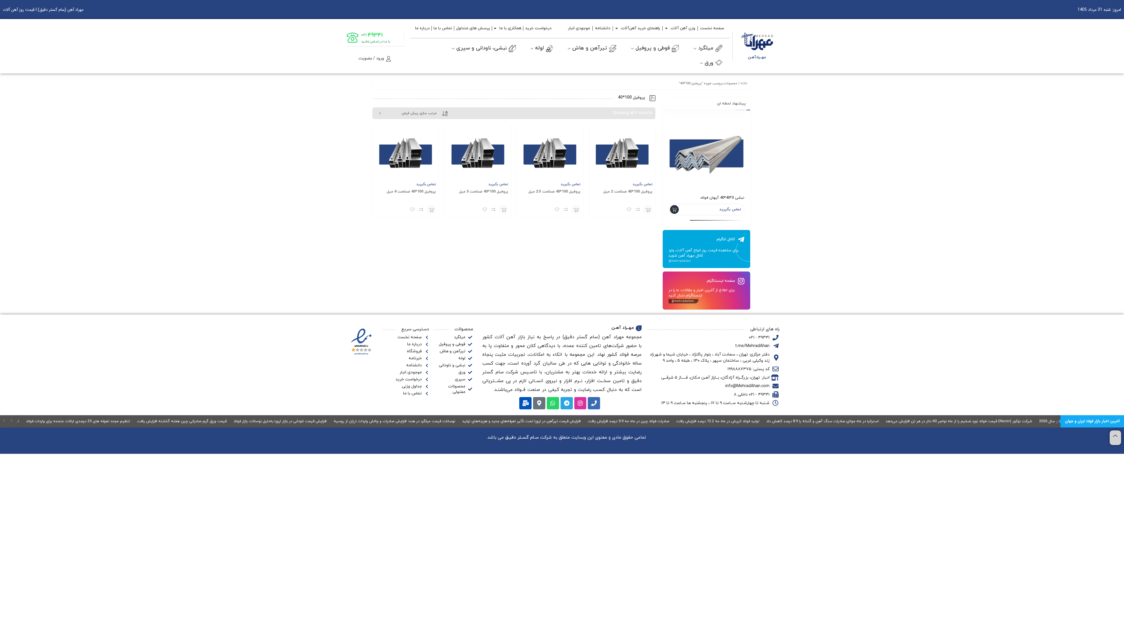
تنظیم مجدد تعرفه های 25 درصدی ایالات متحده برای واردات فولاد (88, 421)
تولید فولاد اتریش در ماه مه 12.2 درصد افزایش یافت (727, 421)
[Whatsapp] (553, 403)
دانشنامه (602, 28)
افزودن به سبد (648, 209)
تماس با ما (443, 28)
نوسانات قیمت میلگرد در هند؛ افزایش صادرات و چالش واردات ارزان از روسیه (404, 421)
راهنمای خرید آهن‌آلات (640, 28)
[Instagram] (580, 403)
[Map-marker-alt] (539, 403)
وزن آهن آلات (683, 28)
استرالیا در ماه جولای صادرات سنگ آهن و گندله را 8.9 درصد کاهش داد (832, 421)
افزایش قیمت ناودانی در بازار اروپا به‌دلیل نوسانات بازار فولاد (290, 421)
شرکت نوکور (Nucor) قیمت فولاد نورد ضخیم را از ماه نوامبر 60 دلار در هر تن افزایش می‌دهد (969, 421)
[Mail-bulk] (525, 403)
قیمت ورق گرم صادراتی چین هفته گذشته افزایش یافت (192, 421)
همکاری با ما (510, 28)
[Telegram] (567, 403)
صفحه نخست (712, 28)
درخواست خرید (538, 28)
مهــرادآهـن (757, 57)
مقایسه (637, 209)
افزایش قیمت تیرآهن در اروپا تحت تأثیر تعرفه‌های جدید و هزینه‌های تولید (531, 421)
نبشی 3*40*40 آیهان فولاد (722, 197)
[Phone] (594, 403)
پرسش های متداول (473, 28)
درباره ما (422, 28)
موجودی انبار (579, 28)
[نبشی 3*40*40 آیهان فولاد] (706, 152)
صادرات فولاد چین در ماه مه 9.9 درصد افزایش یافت (638, 421)
